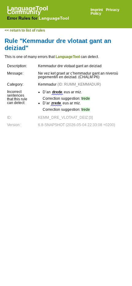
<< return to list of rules (25, 30)
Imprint (97, 10)
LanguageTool (54, 18)
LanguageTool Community (27, 10)
